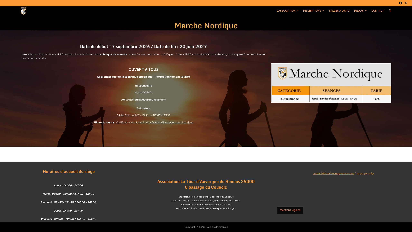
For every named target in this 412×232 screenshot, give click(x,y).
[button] (390, 11)
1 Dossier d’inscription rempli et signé (171, 122)
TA (197, 227)
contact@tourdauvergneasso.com (333, 173)
